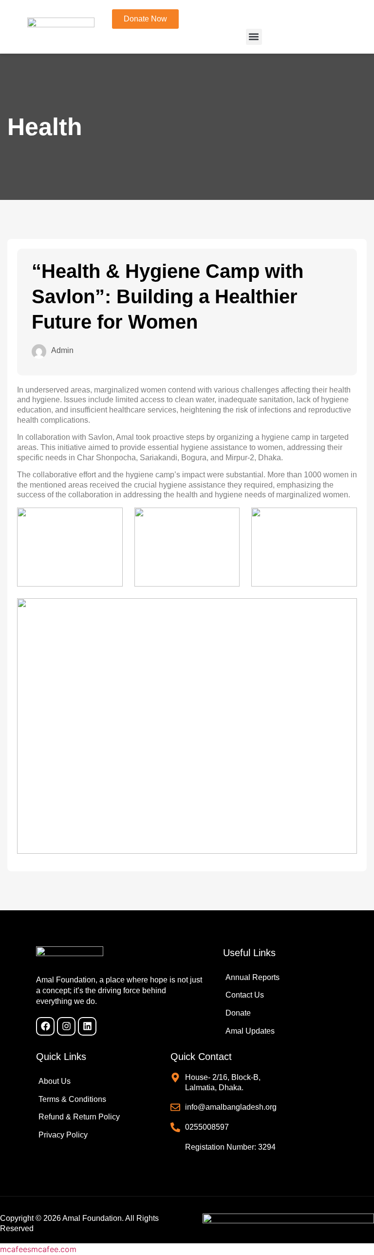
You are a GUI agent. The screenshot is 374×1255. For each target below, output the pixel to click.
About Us (54, 1081)
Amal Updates (250, 1031)
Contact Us (244, 995)
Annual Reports (252, 977)
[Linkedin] (87, 1026)
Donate (238, 1013)
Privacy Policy (63, 1135)
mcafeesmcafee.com (38, 1249)
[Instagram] (66, 1026)
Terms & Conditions (72, 1099)
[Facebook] (45, 1026)
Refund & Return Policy (79, 1117)
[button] (254, 37)
